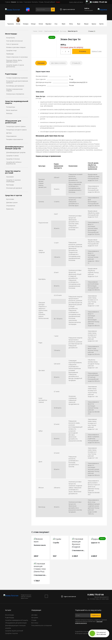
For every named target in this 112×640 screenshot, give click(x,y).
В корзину (82, 51)
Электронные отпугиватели (15, 94)
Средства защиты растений (12, 172)
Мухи (63, 24)
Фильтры (9, 113)
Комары (25, 24)
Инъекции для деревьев (14, 188)
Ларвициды (10, 54)
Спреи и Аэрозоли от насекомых (17, 57)
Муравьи (48, 24)
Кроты (101, 24)
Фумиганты (10, 209)
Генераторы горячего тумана (15, 126)
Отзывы (41, 2)
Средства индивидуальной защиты (16, 102)
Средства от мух (11, 50)
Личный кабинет (49, 2)
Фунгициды (10, 185)
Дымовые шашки (12, 202)
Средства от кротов (13, 195)
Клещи (33, 24)
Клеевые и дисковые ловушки (15, 47)
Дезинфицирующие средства (15, 152)
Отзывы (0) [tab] (76, 63)
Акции (58, 2)
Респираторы (10, 107)
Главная (7, 2)
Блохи (41, 24)
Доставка (20, 2)
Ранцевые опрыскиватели (14, 139)
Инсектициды (11, 34)
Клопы (18, 24)
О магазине (27, 2)
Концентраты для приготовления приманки (17, 81)
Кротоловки (10, 199)
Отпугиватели (10, 205)
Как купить (34, 617)
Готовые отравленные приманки (17, 78)
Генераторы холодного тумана (16, 130)
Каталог (13, 2)
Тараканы (10, 24)
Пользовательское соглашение (41, 625)
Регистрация (89, 10)
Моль (71, 24)
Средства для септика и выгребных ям (13, 163)
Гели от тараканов (12, 44)
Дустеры (9, 133)
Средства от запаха (12, 155)
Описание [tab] (41, 63)
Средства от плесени (13, 159)
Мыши (86, 24)
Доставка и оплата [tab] (58, 63)
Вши (78, 24)
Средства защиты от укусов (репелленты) (15, 65)
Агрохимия (10, 177)
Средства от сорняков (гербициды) (13, 180)
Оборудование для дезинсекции (13, 122)
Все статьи (34, 623)
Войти (87, 8)
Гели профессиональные (14, 41)
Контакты (35, 2)
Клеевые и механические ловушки (14, 90)
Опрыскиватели (11, 136)
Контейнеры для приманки (15, 86)
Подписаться (96, 615)
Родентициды (11, 74)
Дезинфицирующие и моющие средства (14, 148)
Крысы (94, 24)
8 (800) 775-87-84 (100, 2)
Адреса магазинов (69, 9)
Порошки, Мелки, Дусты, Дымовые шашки (14, 61)
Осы (56, 24)
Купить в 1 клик (97, 51)
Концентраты (10, 38)
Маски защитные (11, 110)
